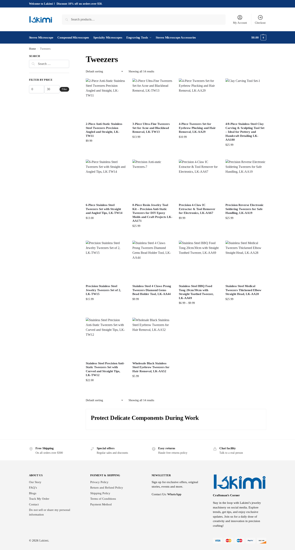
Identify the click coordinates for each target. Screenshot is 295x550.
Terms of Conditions (103, 498)
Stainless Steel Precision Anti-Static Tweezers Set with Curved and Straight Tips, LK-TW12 (105, 369)
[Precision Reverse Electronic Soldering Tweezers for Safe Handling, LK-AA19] (245, 180)
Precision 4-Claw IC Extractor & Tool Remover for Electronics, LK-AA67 (197, 208)
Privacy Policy (99, 482)
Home (32, 48)
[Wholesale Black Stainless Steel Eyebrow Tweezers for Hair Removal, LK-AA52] (152, 338)
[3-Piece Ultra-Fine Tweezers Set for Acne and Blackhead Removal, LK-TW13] (152, 98)
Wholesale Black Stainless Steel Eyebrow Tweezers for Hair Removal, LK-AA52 (150, 367)
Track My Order (39, 498)
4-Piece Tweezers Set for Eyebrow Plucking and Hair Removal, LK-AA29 (197, 127)
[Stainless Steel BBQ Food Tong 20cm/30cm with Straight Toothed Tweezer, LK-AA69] (199, 261)
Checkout (260, 22)
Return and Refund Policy (106, 487)
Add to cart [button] (106, 151)
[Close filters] (70, 57)
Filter (64, 89)
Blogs (32, 493)
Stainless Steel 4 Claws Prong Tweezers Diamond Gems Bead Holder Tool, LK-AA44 (151, 290)
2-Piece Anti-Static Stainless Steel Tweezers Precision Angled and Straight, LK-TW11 (104, 129)
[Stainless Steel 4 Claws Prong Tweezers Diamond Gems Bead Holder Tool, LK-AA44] (152, 261)
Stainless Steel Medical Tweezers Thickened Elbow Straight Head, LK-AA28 (243, 290)
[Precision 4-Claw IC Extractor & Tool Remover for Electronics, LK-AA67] (199, 180)
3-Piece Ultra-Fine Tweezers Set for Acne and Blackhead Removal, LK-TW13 (151, 127)
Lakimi (43, 540)
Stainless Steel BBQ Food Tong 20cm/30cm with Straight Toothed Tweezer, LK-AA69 (196, 292)
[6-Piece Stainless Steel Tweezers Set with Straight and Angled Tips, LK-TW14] (106, 180)
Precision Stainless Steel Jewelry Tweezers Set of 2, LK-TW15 (103, 290)
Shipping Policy (100, 493)
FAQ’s (33, 487)
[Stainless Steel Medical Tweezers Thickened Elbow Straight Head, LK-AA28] (245, 261)
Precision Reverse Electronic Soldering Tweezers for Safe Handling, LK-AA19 (244, 208)
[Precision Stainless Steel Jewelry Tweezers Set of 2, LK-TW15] (106, 261)
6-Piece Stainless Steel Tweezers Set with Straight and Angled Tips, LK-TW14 (104, 208)
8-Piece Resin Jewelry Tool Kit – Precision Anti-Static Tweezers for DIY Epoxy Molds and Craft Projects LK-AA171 (152, 212)
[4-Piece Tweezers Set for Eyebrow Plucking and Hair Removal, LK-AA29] (199, 98)
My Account (240, 22)
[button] (258, 37)
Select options (199, 228)
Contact (34, 504)
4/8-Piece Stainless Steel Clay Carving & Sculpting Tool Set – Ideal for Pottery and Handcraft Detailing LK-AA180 (244, 131)
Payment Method (101, 504)
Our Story (35, 482)
